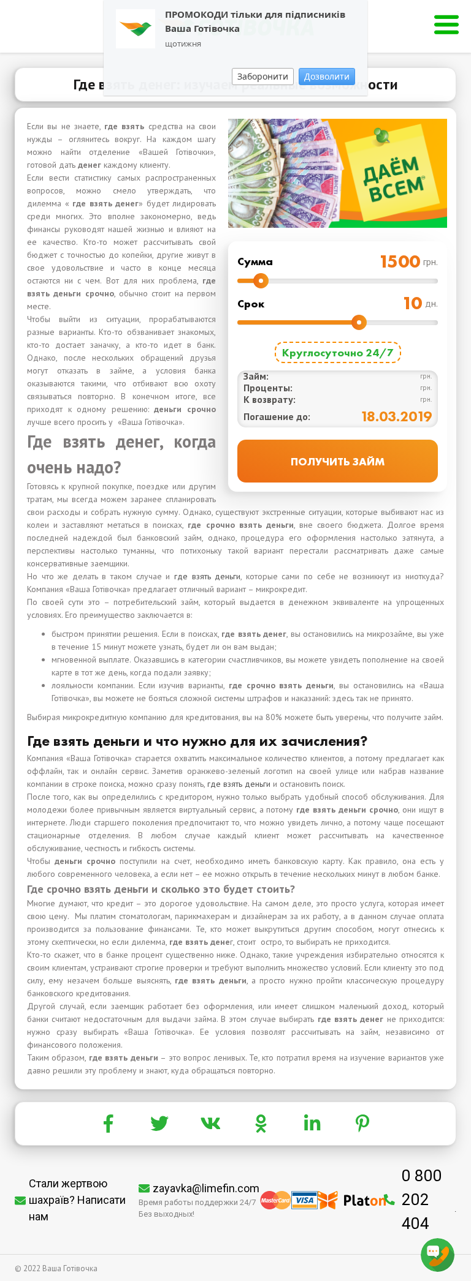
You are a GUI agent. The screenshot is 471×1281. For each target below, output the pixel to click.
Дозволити (327, 76)
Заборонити (262, 76)
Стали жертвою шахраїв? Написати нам (77, 1200)
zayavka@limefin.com (206, 1188)
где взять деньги (207, 576)
